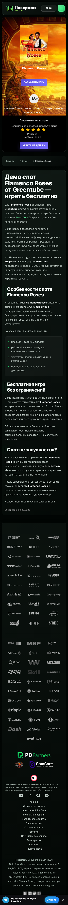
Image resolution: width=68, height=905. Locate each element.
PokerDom (22, 217)
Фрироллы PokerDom (34, 810)
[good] (38, 129)
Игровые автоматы (34, 806)
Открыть (52, 899)
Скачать (33, 844)
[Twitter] (34, 893)
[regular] (33, 129)
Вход (49, 8)
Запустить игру (34, 82)
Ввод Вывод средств (34, 818)
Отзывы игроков (33, 827)
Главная (10, 161)
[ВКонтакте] (25, 893)
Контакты (34, 831)
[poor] (28, 129)
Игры (25, 161)
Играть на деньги (34, 145)
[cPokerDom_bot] (47, 795)
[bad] (22, 129)
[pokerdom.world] (29, 795)
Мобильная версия (34, 814)
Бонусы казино (33, 823)
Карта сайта (35, 848)
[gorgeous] (44, 129)
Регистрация (34, 840)
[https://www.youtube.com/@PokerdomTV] (21, 795)
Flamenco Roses (43, 161)
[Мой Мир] (39, 893)
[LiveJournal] (44, 893)
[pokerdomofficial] (38, 795)
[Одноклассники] (30, 893)
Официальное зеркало (34, 836)
